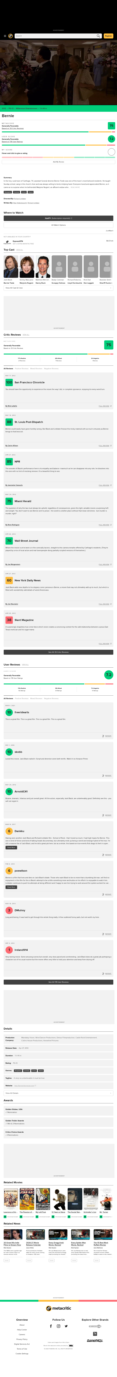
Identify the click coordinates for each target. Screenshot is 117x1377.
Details (8, 1028)
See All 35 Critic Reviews (58, 652)
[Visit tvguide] (95, 1335)
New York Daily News (24, 580)
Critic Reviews (12, 334)
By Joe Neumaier (11, 604)
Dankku (16, 831)
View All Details (12, 1093)
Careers (22, 1334)
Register (108, 36)
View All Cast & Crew (14, 288)
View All (19, 250)
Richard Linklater (20, 199)
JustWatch (109, 231)
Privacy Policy (21, 1339)
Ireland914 (18, 950)
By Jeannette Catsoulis (14, 485)
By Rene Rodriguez (12, 525)
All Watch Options (58, 225)
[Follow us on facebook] (51, 1327)
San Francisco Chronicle (25, 382)
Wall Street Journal (22, 541)
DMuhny (16, 910)
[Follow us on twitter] (66, 1327)
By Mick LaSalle (11, 406)
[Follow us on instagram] (59, 1327)
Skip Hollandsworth (20, 203)
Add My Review (58, 162)
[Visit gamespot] (95, 1328)
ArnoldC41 (17, 791)
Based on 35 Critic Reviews (13, 128)
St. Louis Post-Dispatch (25, 422)
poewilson (17, 871)
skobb (14, 752)
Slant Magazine (20, 620)
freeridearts (18, 712)
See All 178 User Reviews (59, 982)
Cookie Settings (22, 1354)
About (22, 1325)
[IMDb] (71, 1345)
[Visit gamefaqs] (95, 1341)
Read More (11, 848)
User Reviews (12, 664)
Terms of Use (22, 1349)
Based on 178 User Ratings (12, 142)
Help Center (22, 1330)
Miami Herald (19, 501)
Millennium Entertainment (26, 108)
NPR (13, 461)
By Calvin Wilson (11, 446)
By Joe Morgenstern (12, 564)
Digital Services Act (22, 1344)
